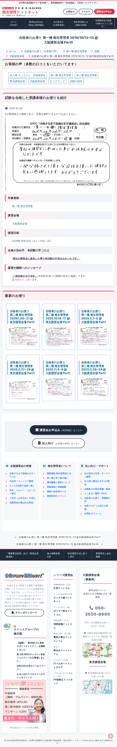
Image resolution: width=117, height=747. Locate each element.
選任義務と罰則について (59, 482)
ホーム (14, 23)
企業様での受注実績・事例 (97, 489)
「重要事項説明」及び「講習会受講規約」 (22, 555)
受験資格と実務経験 (56, 487)
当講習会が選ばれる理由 (21, 502)
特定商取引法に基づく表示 (77, 555)
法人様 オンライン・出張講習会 (27, 75)
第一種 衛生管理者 (76, 51)
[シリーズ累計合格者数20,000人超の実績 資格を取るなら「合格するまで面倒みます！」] (24, 575)
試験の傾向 (76, 81)
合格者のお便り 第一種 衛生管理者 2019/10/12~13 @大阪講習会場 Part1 (60, 537)
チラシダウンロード (26, 612)
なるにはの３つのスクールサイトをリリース (31, 676)
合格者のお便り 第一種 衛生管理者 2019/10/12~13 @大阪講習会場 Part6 (57, 544)
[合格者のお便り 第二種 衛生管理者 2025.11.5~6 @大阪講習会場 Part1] (58, 387)
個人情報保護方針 (53, 555)
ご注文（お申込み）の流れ (22, 498)
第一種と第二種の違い (58, 478)
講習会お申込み (104, 11)
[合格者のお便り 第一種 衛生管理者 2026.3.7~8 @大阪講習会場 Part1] (94, 336)
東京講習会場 (17, 81)
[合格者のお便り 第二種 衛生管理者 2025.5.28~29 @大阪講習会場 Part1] (94, 387)
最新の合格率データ (56, 491)
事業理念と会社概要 (103, 555)
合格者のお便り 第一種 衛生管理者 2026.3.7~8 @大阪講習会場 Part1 (93, 316)
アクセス (85, 11)
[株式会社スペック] (7, 627)
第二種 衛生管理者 (86, 75)
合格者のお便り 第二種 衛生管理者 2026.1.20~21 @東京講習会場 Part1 (22, 316)
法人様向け (58, 23)
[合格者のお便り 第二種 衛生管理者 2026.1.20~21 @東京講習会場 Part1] (22, 336)
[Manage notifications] (110, 736)
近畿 (96, 51)
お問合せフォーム (93, 513)
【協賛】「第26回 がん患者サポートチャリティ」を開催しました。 (31, 646)
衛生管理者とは (81, 23)
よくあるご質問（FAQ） (96, 493)
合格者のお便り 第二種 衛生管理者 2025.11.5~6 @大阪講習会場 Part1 (58, 368)
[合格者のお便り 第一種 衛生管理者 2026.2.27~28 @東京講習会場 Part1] (22, 388)
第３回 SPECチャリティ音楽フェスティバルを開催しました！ (31, 657)
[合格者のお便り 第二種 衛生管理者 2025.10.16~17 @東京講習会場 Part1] (58, 336)
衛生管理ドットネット (21, 12)
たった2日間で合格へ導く (22, 485)
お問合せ (70, 11)
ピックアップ (57, 81)
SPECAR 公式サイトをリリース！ (31, 667)
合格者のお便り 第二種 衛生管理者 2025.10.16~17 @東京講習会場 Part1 (58, 316)
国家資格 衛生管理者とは (59, 473)
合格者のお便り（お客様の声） (41, 51)
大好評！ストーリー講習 (21, 481)
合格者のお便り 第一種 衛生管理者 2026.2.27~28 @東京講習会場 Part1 (22, 368)
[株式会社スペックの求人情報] (24, 701)
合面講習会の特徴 (103, 23)
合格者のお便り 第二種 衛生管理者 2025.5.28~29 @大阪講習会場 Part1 (93, 368)
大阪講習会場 (16, 56)
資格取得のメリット (56, 496)
